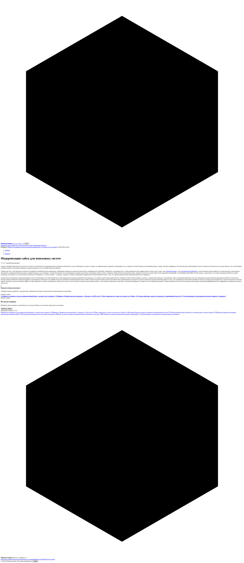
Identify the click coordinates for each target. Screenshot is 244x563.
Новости (44, 245)
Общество (14, 245)
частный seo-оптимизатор (189, 271)
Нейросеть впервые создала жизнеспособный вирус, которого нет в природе (33, 247)
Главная (3, 245)
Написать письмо (49, 559)
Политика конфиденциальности (11, 559)
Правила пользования (29, 559)
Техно (31, 245)
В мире (8, 245)
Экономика (37, 245)
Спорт (20, 245)
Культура (26, 245)
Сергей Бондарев (171, 271)
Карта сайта (40, 559)
